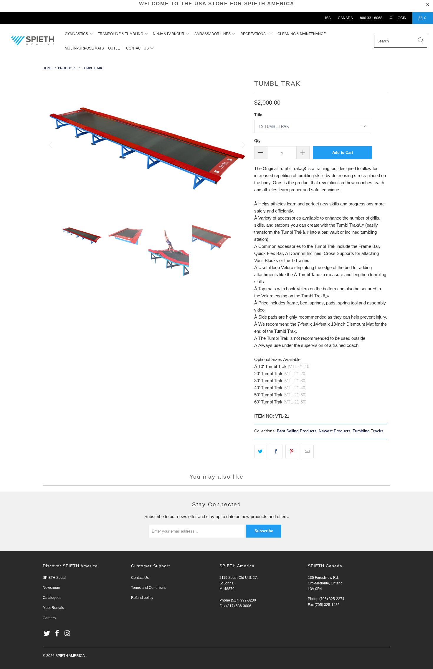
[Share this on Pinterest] (291, 451)
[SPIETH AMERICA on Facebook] (57, 633)
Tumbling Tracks (368, 431)
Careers (49, 618)
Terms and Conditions (148, 588)
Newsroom (51, 588)
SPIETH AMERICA (70, 656)
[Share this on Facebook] (276, 451)
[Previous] (51, 145)
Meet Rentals (53, 608)
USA (327, 18)
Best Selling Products (296, 431)
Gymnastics (76, 34)
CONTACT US (138, 48)
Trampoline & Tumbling (121, 34)
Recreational (254, 34)
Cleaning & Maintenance (301, 34)
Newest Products (334, 431)
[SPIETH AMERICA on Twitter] (47, 633)
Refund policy (142, 598)
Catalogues (52, 598)
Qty (257, 141)
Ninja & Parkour (169, 34)
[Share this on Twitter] (260, 451)
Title (258, 115)
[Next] (243, 145)
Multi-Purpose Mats (84, 48)
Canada (345, 18)
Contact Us (140, 578)
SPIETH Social (54, 578)
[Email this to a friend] (307, 451)
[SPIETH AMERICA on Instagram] (67, 633)
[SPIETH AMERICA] (32, 41)
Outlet (115, 48)
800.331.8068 (371, 18)
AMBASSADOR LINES (213, 34)
